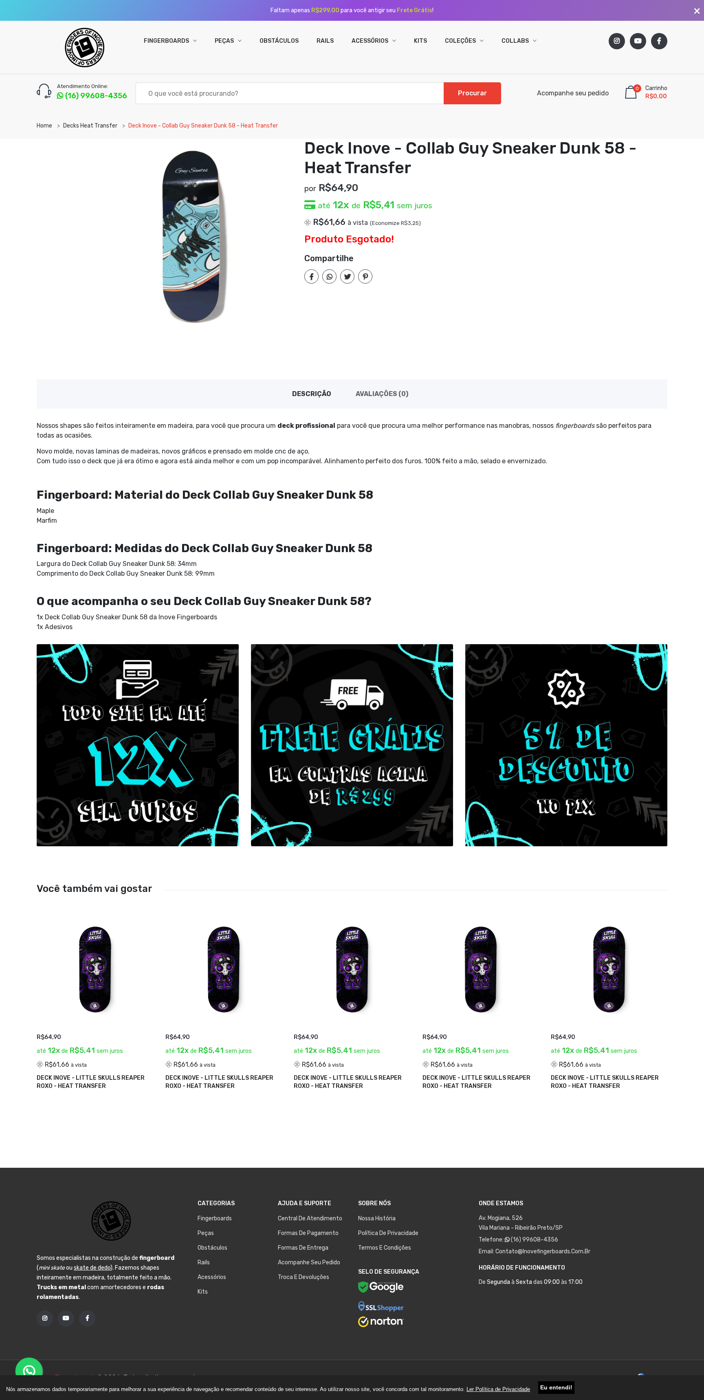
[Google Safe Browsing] (381, 1288)
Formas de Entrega (303, 1247)
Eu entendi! (556, 1387)
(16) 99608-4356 (534, 1239)
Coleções (461, 40)
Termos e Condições (384, 1247)
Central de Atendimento (310, 1218)
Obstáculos (279, 40)
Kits (420, 40)
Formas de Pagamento (308, 1233)
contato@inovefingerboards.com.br (542, 1251)
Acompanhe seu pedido (573, 93)
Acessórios (370, 40)
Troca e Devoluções (303, 1277)
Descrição (311, 394)
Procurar (472, 93)
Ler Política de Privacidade (498, 1389)
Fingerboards (167, 40)
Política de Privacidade (388, 1233)
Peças (225, 40)
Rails (325, 40)
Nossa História (377, 1218)
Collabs (516, 40)
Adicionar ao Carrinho (79, 1083)
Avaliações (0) (382, 394)
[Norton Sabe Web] (381, 1321)
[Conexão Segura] (381, 1306)
